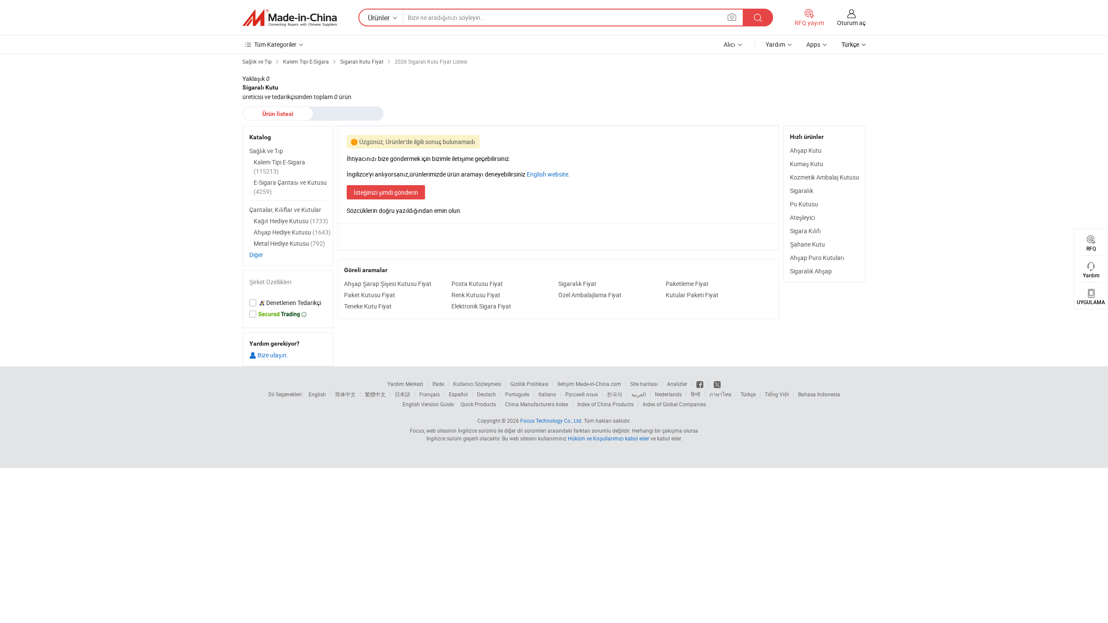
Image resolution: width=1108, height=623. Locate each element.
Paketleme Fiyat (687, 283)
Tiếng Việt (777, 394)
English (317, 394)
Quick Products (478, 404)
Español (458, 394)
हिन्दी (695, 394)
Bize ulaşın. (272, 355)
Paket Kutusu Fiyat (369, 295)
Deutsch (486, 394)
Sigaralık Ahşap (811, 271)
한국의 (614, 394)
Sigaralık (801, 190)
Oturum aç (851, 23)
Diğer (256, 254)
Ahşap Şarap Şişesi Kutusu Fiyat (388, 283)
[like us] (700, 383)
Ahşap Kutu (805, 150)
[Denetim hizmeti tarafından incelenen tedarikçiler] (287, 302)
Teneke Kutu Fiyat (368, 306)
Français (429, 394)
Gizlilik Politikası (529, 383)
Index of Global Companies (674, 404)
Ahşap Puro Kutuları (817, 258)
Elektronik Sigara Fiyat (481, 306)
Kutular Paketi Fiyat (692, 295)
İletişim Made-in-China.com (589, 383)
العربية (638, 394)
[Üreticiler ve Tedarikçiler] (289, 18)
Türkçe (748, 394)
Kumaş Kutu (806, 164)
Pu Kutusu (804, 204)
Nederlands (668, 394)
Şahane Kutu (807, 244)
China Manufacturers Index (536, 404)
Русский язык (581, 394)
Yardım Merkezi (405, 383)
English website (547, 174)
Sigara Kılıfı (805, 231)
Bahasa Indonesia (819, 394)
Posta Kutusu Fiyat (477, 283)
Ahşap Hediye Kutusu (292, 232)
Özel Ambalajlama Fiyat (590, 295)
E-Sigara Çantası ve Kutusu (290, 187)
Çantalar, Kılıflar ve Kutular (285, 210)
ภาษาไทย (720, 394)
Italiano (547, 394)
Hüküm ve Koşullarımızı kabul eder (609, 438)
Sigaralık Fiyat (577, 283)
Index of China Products (605, 404)
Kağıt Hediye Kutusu (291, 221)
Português (517, 394)
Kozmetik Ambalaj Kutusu (824, 177)
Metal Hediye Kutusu (289, 243)
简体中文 (345, 394)
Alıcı (729, 44)
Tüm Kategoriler (275, 44)
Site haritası (644, 383)
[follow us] (717, 383)
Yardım (775, 44)
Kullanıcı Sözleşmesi (477, 383)
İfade (438, 383)
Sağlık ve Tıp (266, 151)
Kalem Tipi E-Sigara (279, 166)
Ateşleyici (802, 217)
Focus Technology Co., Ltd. (551, 420)
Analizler (677, 383)
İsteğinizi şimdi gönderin (386, 192)
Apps (813, 44)
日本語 (402, 394)
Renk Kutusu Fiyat (475, 295)
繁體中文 (375, 394)
